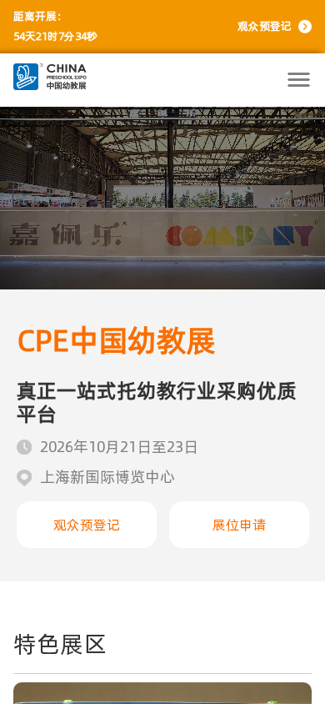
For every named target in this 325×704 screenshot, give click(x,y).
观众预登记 (265, 26)
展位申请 (239, 524)
